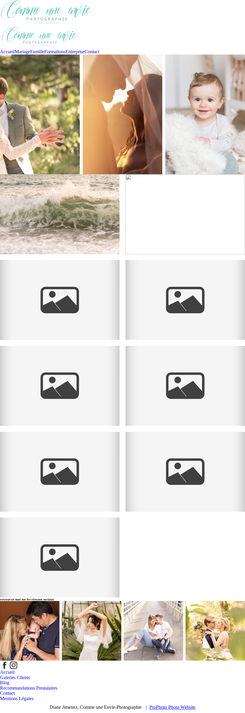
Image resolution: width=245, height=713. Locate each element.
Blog (4, 682)
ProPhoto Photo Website (172, 707)
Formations (54, 51)
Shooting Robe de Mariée (59, 540)
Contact (92, 51)
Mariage (22, 51)
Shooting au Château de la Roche (185, 283)
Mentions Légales (16, 698)
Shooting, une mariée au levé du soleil (185, 454)
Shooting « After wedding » (59, 285)
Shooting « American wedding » (59, 368)
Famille (37, 51)
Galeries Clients (15, 677)
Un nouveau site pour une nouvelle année (184, 197)
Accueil (7, 51)
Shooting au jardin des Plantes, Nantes (59, 454)
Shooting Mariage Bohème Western (184, 368)
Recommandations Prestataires (28, 688)
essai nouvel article (59, 202)
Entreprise (75, 51)
